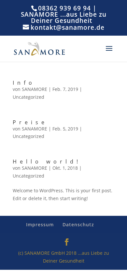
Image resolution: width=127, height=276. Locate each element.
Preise (30, 122)
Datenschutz (78, 224)
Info (24, 82)
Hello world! (47, 161)
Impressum (40, 224)
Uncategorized (28, 97)
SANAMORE (34, 89)
